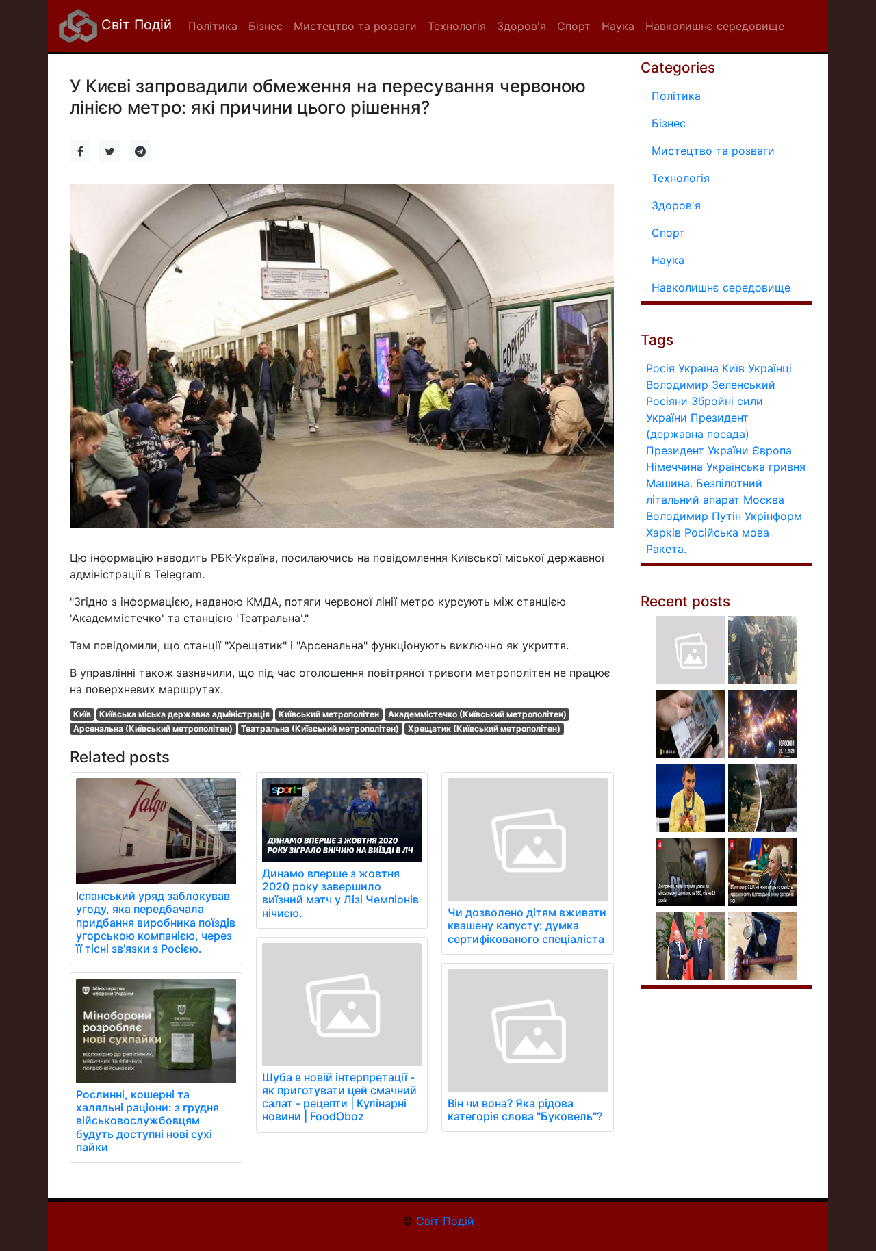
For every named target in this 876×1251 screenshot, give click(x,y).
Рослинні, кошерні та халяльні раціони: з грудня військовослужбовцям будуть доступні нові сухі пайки (147, 1120)
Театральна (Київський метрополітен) (320, 728)
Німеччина (674, 467)
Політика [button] (212, 26)
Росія (660, 368)
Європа (772, 450)
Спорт (668, 233)
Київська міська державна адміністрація (184, 714)
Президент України (697, 450)
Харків (663, 532)
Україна (698, 368)
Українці (770, 368)
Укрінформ (773, 516)
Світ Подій (134, 24)
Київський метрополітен (329, 714)
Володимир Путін (693, 516)
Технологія (681, 178)
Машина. (669, 483)
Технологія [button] (457, 26)
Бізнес (669, 123)
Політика (676, 96)
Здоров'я (676, 205)
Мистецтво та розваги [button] (355, 26)
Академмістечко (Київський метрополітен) (477, 714)
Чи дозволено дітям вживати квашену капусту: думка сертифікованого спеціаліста (527, 925)
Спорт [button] (574, 26)
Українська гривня (756, 467)
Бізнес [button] (265, 26)
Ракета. (666, 549)
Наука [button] (618, 26)
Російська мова (726, 532)
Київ (82, 714)
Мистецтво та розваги (713, 150)
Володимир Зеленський (710, 384)
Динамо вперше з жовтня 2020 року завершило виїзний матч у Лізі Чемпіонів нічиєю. (340, 893)
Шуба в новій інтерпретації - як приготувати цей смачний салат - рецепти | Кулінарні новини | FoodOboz (339, 1097)
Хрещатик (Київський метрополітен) (484, 728)
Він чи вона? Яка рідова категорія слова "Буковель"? (525, 1109)
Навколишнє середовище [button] (714, 26)
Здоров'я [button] (521, 26)
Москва (763, 499)
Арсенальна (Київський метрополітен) (153, 728)
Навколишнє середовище (721, 287)
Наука (668, 260)
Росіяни (667, 401)
